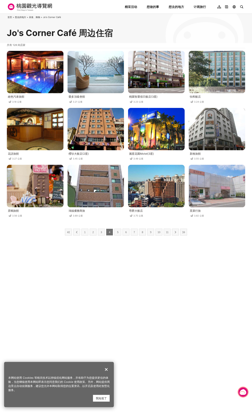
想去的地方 (176, 7)
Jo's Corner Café (52, 17)
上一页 (76, 232)
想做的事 (153, 7)
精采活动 (131, 7)
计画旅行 (200, 7)
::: (6, 17)
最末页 (183, 232)
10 (159, 232)
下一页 (175, 232)
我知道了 (101, 398)
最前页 (68, 232)
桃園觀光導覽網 (29, 7)
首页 (10, 17)
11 (167, 232)
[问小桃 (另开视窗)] (243, 392)
